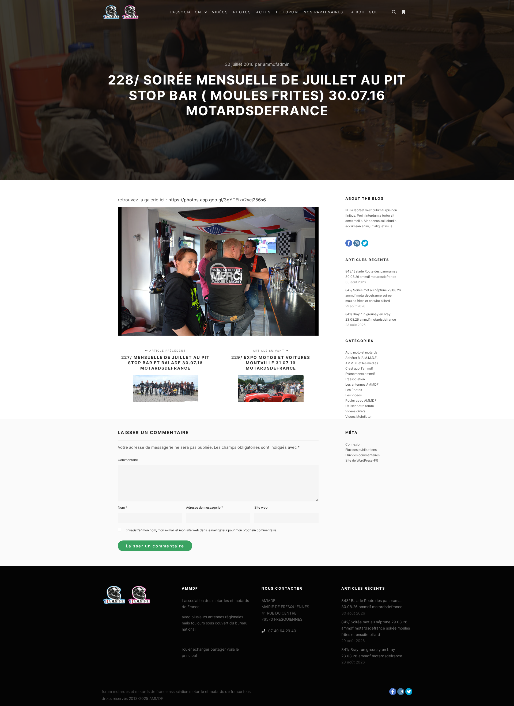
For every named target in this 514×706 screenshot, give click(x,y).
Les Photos (353, 390)
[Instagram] (356, 243)
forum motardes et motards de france (135, 691)
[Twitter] (364, 243)
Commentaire (128, 460)
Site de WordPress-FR (361, 460)
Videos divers (355, 411)
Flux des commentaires (362, 455)
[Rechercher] (394, 12)
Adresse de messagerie (204, 507)
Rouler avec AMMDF (360, 400)
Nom (122, 507)
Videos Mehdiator (358, 417)
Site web (260, 507)
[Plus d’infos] (403, 12)
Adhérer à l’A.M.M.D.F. (361, 358)
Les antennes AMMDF (362, 384)
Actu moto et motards (361, 352)
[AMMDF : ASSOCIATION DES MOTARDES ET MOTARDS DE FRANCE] (128, 12)
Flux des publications (361, 450)
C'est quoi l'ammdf (359, 368)
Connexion (353, 444)
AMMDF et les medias (361, 363)
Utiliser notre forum (359, 406)
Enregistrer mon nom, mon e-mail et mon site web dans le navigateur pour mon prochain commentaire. (201, 530)
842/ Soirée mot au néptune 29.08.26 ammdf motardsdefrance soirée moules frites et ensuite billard (373, 295)
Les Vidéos (353, 395)
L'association (355, 379)
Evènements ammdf (360, 374)
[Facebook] (348, 243)
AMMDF (156, 698)
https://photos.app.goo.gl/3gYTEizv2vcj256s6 (216, 199)
